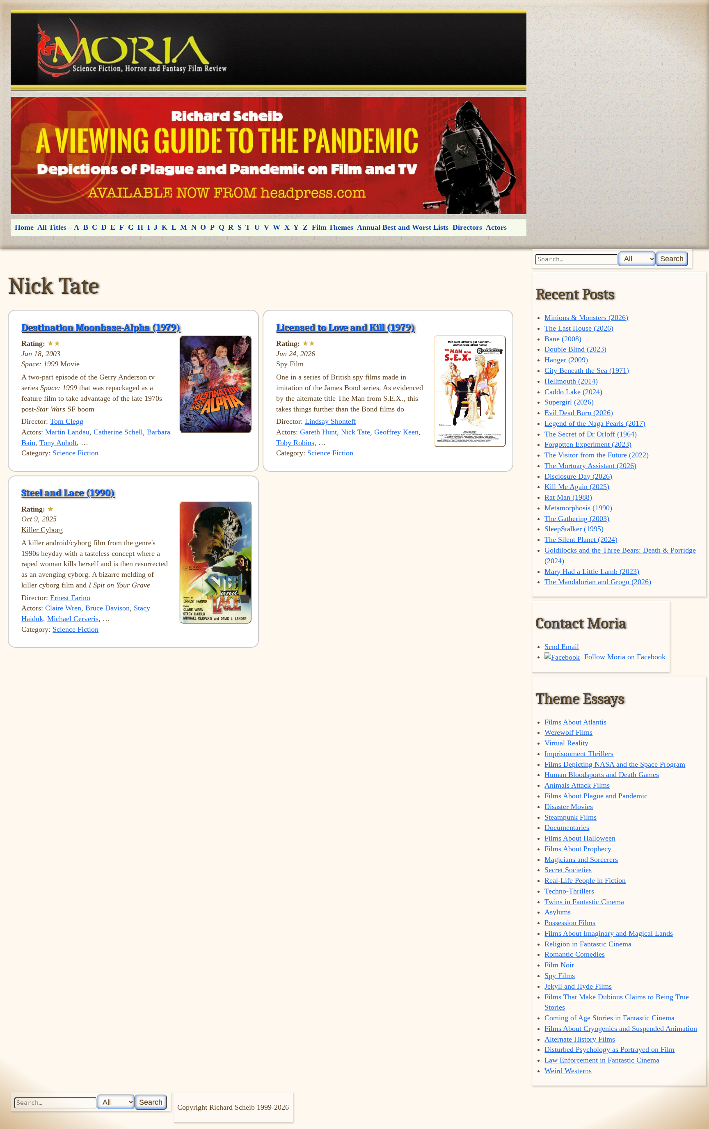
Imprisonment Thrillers (578, 754)
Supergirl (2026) (569, 402)
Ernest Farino (70, 598)
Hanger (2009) (566, 360)
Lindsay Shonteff (330, 421)
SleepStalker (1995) (574, 529)
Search (672, 258)
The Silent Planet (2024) (581, 539)
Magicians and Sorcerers (581, 859)
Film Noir (559, 965)
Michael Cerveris (72, 619)
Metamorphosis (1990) (578, 508)
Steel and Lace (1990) (67, 492)
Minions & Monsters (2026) (586, 317)
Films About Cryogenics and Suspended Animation (620, 1028)
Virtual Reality (566, 743)
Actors (496, 227)
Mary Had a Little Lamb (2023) (591, 571)
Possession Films (569, 923)
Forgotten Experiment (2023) (587, 444)
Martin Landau (67, 432)
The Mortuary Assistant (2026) (590, 466)
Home (24, 227)
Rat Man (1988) (568, 497)
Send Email (561, 646)
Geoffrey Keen (396, 432)
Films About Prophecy (577, 849)
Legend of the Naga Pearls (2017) (594, 423)
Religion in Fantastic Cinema (587, 944)
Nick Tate (355, 432)
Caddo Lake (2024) (573, 392)
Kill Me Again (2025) (576, 486)
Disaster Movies (568, 806)
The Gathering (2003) (576, 518)
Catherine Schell (118, 432)
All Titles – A (58, 227)
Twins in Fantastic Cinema (584, 902)
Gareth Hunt (318, 432)
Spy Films (559, 975)
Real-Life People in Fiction (585, 880)
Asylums (557, 912)
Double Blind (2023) (575, 349)
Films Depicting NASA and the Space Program (614, 764)
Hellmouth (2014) (571, 381)
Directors (467, 227)
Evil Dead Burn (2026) (578, 413)
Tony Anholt (58, 443)
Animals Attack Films (577, 785)
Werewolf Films (568, 732)
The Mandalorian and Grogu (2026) (597, 582)
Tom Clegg (66, 421)
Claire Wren (63, 608)
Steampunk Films (570, 817)
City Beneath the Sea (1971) (586, 370)
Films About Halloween (579, 838)
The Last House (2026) (578, 328)
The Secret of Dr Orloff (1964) (590, 434)
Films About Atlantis (575, 722)
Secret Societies (568, 870)
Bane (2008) (562, 339)
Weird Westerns (568, 1071)
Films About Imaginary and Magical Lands (608, 933)
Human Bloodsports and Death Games (601, 774)
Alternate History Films (579, 1039)
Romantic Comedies (574, 954)
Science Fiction (75, 453)
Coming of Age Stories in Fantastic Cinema (609, 1018)
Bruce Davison (107, 608)
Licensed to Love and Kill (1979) (345, 327)
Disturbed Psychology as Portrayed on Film (609, 1049)
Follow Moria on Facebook (624, 657)
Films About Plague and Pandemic (595, 796)
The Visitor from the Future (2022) (596, 455)
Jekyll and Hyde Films (578, 986)
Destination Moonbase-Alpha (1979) (100, 327)
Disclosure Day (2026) (578, 476)
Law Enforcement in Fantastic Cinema (601, 1060)
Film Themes (332, 227)
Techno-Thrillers (569, 891)
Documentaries (566, 827)
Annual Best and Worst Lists (402, 227)
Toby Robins (295, 443)
